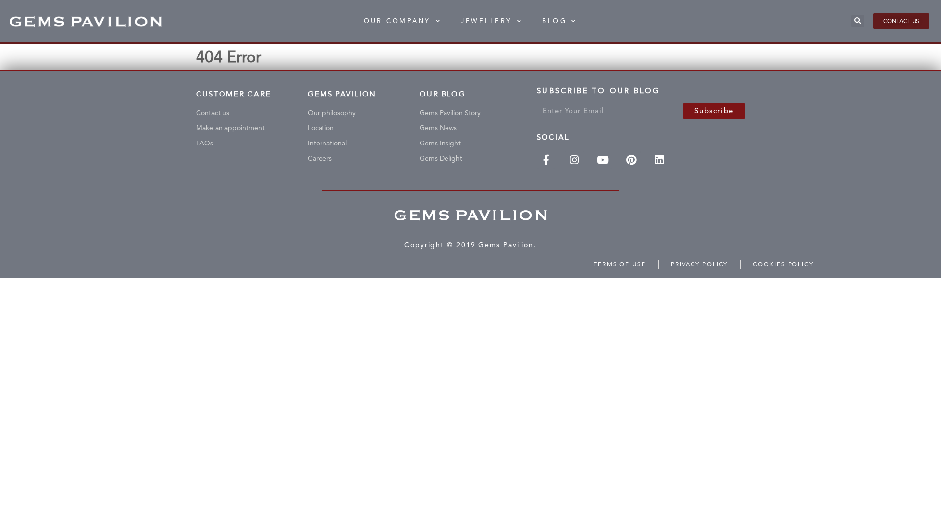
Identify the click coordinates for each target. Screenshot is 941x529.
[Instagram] (574, 160)
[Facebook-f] (546, 160)
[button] (857, 21)
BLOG (554, 20)
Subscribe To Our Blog (598, 93)
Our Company (397, 20)
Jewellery (486, 20)
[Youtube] (603, 160)
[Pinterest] (631, 160)
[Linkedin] (659, 160)
